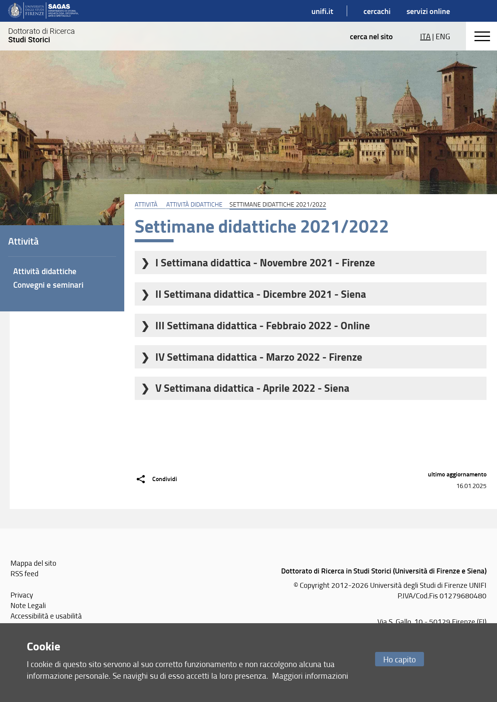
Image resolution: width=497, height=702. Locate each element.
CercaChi (377, 10)
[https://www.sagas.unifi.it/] (43, 11)
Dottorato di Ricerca (41, 35)
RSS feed (24, 573)
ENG (443, 36)
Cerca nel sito (371, 36)
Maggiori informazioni (310, 675)
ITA (425, 36)
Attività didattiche (194, 204)
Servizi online (428, 10)
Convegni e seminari (48, 284)
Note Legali (28, 605)
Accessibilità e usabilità (46, 615)
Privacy (21, 594)
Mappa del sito (33, 563)
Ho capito (399, 659)
